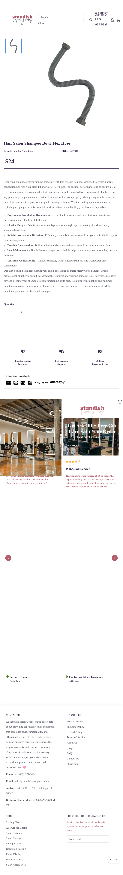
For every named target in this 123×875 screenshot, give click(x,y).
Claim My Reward (92, 460)
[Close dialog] (120, 402)
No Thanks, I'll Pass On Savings (92, 468)
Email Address (72, 445)
